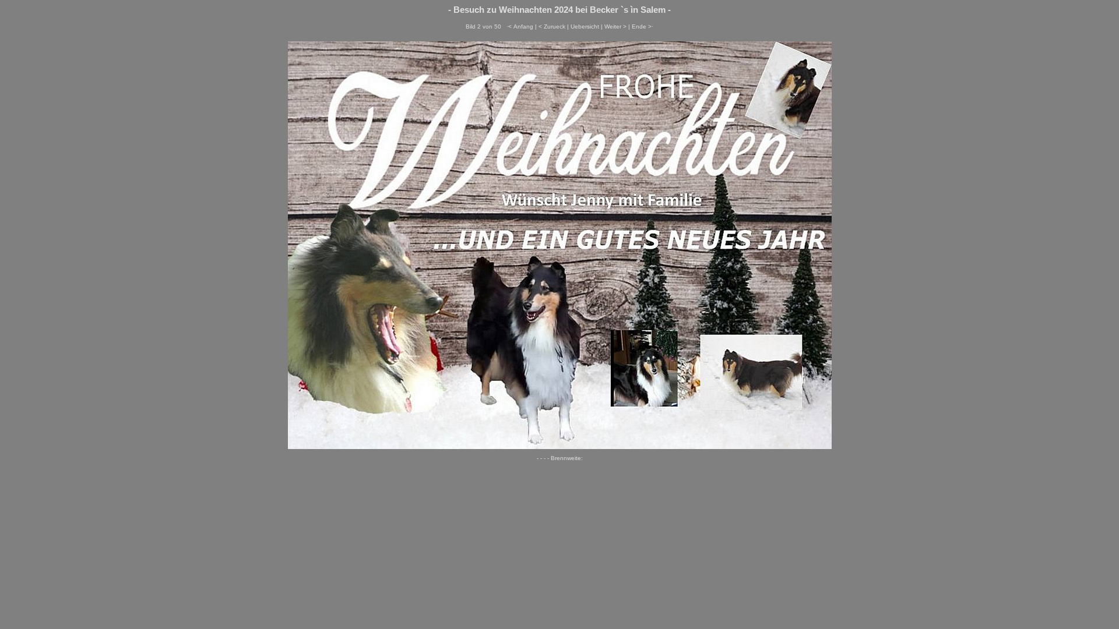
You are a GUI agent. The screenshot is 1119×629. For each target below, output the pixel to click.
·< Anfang (519, 26)
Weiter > (615, 26)
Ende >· (642, 26)
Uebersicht (585, 26)
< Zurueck (552, 26)
